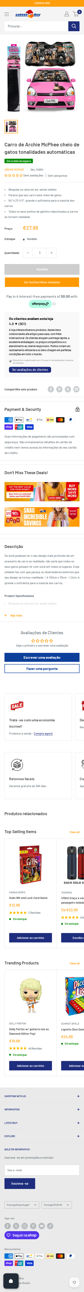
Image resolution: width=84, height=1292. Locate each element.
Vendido (42, 269)
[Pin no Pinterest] (59, 389)
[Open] (11, 1281)
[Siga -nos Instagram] (25, 1226)
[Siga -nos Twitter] (16, 1226)
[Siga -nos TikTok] (50, 1226)
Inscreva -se (19, 1183)
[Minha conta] (67, 13)
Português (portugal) (18, 1204)
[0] (76, 14)
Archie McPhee (14, 169)
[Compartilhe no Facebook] (51, 389)
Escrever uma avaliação (42, 657)
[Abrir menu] (6, 14)
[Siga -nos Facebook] (7, 1226)
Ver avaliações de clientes (30, 370)
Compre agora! (43, 733)
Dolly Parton (17, 1023)
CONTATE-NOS (42, 3)
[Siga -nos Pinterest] (33, 1226)
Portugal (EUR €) (53, 1204)
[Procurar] (74, 26)
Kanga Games (17, 892)
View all (75, 832)
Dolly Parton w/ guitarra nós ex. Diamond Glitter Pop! (29, 1031)
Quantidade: (12, 253)
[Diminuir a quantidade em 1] (27, 253)
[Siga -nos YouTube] (42, 1226)
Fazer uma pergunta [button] (42, 668)
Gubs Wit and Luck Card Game (28, 898)
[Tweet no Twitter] (68, 389)
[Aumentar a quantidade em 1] (51, 253)
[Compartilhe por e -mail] (76, 389)
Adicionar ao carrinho (30, 938)
